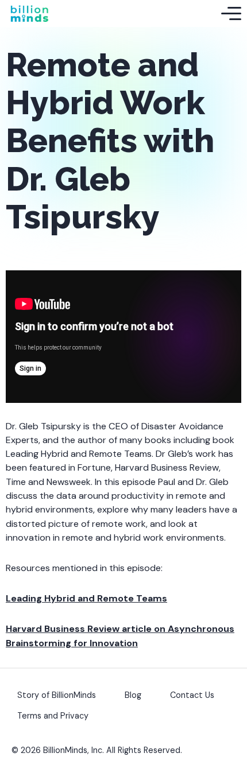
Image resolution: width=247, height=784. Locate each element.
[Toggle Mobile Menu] (231, 14)
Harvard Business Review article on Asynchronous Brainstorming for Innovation (120, 636)
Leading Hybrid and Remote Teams (86, 598)
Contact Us (192, 695)
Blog (133, 695)
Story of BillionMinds (56, 695)
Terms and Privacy (52, 716)
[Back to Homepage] (29, 13)
